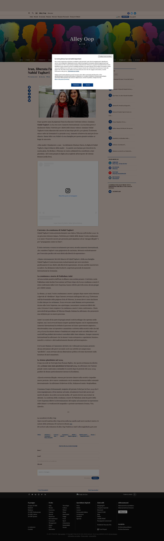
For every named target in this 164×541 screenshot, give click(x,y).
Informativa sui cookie (73, 71)
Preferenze (76, 84)
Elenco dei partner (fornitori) (62, 79)
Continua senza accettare (105, 56)
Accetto (88, 84)
